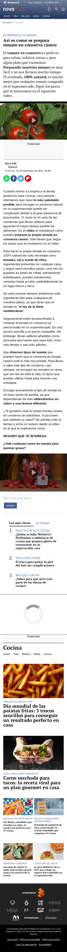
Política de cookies (51, 939)
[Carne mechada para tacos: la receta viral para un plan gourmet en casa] (33, 753)
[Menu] (63, 9)
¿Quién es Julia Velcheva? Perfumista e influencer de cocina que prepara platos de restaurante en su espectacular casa (36, 541)
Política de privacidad (30, 939)
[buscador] (56, 9)
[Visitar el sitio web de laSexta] (26, 902)
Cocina (46, 16)
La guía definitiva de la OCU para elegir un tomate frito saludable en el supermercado (48, 871)
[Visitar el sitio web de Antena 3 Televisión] (12, 902)
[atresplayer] (49, 9)
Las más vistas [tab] (20, 523)
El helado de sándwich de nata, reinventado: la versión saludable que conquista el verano (48, 829)
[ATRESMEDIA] (33, 893)
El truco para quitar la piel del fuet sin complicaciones (35, 563)
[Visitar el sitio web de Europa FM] (54, 910)
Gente (7, 16)
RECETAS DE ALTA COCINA (33, 530)
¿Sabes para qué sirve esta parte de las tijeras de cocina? (34, 582)
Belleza (25, 16)
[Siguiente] (61, 2)
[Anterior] (24, 2)
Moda (36, 16)
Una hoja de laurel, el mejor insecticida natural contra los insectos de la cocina (17, 871)
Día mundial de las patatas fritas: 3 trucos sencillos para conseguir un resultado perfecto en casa (31, 715)
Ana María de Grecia (54, 2)
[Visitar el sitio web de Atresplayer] (33, 917)
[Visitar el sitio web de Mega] (12, 910)
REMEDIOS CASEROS (15, 863)
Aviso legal (12, 939)
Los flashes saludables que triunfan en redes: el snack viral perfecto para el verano (17, 826)
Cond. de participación (26, 944)
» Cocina (17, 22)
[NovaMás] (15, 9)
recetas (10, 505)
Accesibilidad (45, 944)
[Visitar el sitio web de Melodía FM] (16, 917)
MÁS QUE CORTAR (27, 575)
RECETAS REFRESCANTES (18, 818)
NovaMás (7, 22)
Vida (15, 16)
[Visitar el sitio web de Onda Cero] (40, 910)
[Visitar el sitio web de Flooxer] (51, 917)
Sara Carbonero (35, 2)
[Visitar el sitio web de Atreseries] (26, 910)
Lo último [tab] (42, 523)
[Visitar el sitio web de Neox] (40, 902)
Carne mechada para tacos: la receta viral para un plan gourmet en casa (31, 783)
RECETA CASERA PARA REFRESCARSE (46, 820)
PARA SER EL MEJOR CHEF (18, 701)
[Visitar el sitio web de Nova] (54, 902)
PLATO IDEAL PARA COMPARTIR (20, 773)
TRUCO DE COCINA (28, 558)
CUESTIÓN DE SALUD (46, 863)
